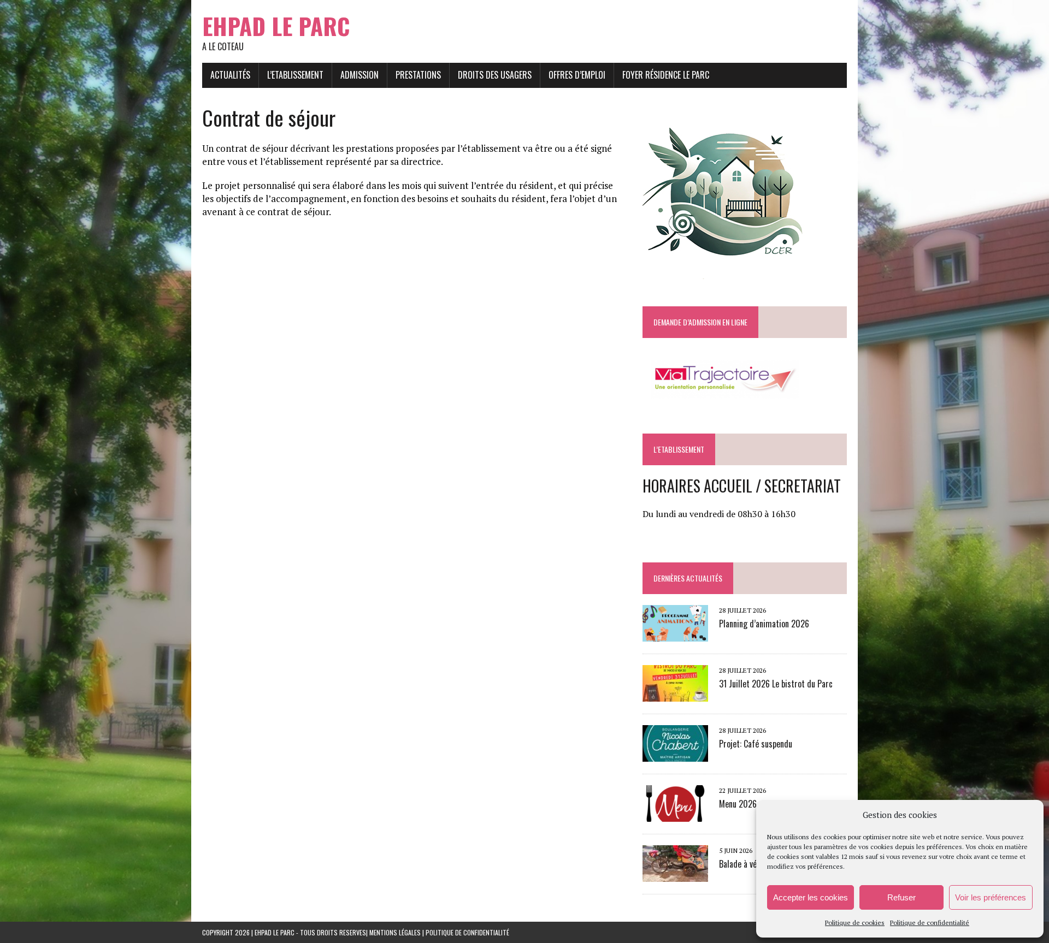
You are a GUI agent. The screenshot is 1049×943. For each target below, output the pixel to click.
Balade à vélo (741, 863)
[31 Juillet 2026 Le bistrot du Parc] (675, 695)
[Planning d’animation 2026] (675, 634)
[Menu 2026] (675, 815)
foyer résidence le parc (665, 74)
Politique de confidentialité (929, 922)
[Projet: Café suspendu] (675, 755)
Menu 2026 (738, 803)
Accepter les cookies (810, 897)
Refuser (901, 897)
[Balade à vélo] (675, 875)
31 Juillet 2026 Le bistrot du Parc (776, 683)
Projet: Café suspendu (755, 743)
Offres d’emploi (577, 74)
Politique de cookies (855, 922)
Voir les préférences (990, 897)
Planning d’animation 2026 (764, 623)
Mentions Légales (395, 932)
